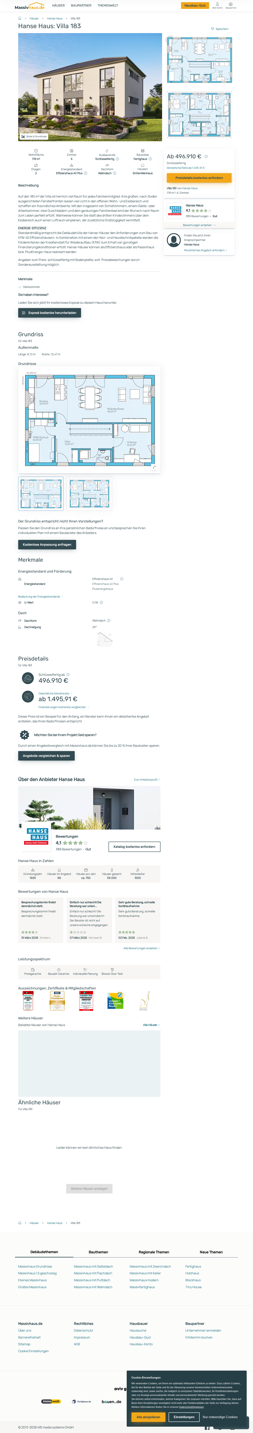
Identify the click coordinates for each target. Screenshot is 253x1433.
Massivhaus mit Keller (145, 1273)
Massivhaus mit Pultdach (92, 1280)
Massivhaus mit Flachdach (93, 1273)
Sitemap (24, 1344)
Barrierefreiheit (29, 1337)
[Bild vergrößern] (154, 467)
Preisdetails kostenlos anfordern (199, 178)
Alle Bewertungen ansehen (140, 948)
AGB (77, 1344)
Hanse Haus (54, 18)
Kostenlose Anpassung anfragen (47, 544)
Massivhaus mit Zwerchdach (150, 1266)
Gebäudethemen (44, 1252)
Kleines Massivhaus (32, 1280)
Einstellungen (184, 1417)
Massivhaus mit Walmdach (93, 1287)
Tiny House (193, 1287)
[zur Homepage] (21, 18)
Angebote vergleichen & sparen (46, 756)
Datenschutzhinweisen (191, 1407)
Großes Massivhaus (32, 1287)
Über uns (24, 1330)
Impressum (82, 1337)
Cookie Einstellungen (33, 1351)
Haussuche (138, 1330)
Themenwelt (108, 5)
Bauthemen (98, 1252)
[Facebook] (207, 1427)
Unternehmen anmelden (203, 1330)
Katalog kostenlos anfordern (134, 847)
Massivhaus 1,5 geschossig (37, 1273)
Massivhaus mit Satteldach (93, 1266)
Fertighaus (193, 1266)
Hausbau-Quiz (195, 5)
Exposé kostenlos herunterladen (52, 313)
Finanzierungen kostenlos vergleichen (62, 707)
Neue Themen (211, 1252)
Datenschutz (83, 1330)
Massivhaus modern (144, 1280)
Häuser (58, 5)
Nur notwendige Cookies (220, 1417)
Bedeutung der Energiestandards (39, 596)
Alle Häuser (150, 1025)
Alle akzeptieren (148, 1417)
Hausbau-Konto (141, 1344)
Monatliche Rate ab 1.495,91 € (186, 168)
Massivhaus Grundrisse (35, 1266)
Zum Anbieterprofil (145, 779)
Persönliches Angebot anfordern (204, 250)
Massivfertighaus (142, 1287)
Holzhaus (192, 1273)
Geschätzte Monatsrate (54, 693)
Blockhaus (193, 1280)
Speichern (222, 29)
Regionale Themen (154, 1252)
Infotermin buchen (199, 1337)
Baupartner (81, 5)
